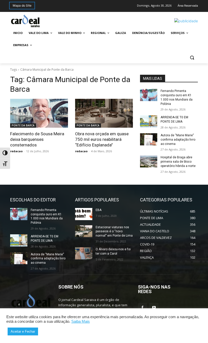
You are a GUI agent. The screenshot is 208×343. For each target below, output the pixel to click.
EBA (98, 210)
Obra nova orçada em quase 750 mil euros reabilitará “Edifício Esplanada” (102, 139)
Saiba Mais (80, 321)
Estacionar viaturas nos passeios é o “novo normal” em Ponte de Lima (114, 231)
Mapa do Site (22, 5)
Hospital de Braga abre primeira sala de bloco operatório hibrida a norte (178, 162)
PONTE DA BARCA (23, 125)
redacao (16, 151)
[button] (192, 57)
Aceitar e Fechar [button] (23, 331)
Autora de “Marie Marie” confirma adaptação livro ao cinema (178, 140)
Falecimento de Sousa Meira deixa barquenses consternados (37, 139)
